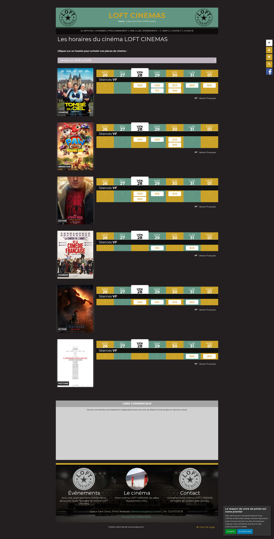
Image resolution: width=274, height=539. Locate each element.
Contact (156, 511)
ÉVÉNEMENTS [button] (150, 30)
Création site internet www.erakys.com (126, 527)
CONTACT (176, 30)
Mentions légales (140, 511)
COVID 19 (188, 30)
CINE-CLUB (135, 30)
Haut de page (207, 527)
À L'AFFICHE (87, 30)
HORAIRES (100, 30)
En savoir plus (245, 531)
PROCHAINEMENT (117, 30)
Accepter (231, 531)
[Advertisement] (137, 435)
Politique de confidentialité (136, 516)
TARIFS (165, 30)
